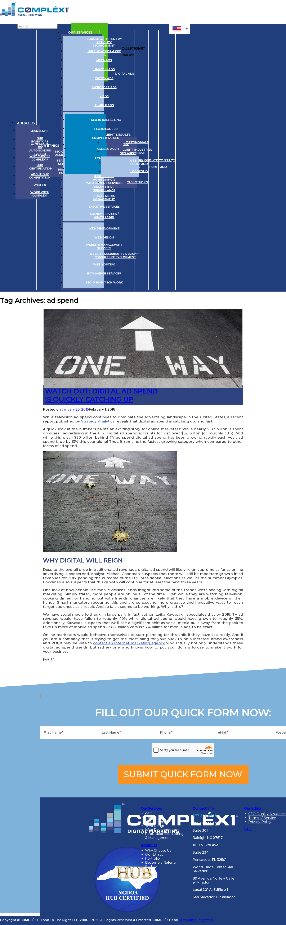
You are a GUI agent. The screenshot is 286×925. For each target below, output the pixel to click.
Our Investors (39, 139)
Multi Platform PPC (104, 51)
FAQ (247, 829)
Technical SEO (106, 128)
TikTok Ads (104, 78)
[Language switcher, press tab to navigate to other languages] (179, 28)
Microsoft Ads (104, 87)
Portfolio (158, 166)
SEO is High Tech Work (104, 282)
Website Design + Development (124, 255)
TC (52, 659)
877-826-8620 (205, 816)
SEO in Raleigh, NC (106, 119)
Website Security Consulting (104, 255)
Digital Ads (124, 73)
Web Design (104, 237)
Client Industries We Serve (137, 151)
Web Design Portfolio (139, 162)
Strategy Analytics (97, 421)
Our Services (80, 32)
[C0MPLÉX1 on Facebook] (204, 160)
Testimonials (137, 142)
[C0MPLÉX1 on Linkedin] (181, 160)
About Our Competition (39, 175)
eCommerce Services (104, 273)
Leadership (39, 130)
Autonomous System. (196, 920)
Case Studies (137, 182)
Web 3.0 (40, 184)
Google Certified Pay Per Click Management (104, 42)
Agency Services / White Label (104, 215)
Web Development (104, 228)
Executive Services (104, 206)
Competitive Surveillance (104, 188)
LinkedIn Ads (104, 69)
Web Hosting (104, 264)
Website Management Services (104, 246)
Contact (167, 160)
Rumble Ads (104, 105)
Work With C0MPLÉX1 (39, 193)
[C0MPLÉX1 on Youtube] (196, 160)
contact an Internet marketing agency (129, 643)
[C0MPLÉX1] (34, 15)
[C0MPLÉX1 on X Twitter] (189, 160)
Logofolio (139, 171)
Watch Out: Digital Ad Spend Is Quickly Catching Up (101, 395)
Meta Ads (104, 60)
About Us (26, 123)
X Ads (104, 96)
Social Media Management (104, 197)
